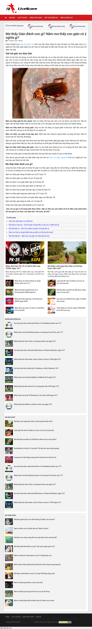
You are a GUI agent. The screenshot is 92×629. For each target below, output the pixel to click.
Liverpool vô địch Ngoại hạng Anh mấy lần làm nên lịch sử (35, 457)
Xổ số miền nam (79, 26)
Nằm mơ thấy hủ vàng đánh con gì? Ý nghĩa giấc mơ (32, 555)
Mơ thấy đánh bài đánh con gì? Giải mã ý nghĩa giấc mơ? (34, 546)
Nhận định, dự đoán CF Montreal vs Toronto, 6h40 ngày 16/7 (35, 395)
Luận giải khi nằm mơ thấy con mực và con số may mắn (34, 430)
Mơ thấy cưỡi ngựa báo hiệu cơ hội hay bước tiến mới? (65, 267)
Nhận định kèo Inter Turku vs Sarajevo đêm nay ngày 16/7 (35, 341)
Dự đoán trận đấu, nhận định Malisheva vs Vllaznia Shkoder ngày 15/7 (39, 350)
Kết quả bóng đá (51, 18)
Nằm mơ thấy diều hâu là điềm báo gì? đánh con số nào (34, 600)
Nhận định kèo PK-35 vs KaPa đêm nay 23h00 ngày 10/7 (23, 267)
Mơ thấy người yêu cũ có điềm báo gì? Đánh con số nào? (34, 519)
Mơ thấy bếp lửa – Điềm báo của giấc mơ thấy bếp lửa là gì (29, 236)
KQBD (8, 617)
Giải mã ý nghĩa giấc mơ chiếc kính (21, 221)
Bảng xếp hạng (36, 18)
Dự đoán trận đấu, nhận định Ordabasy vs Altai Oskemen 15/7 (36, 368)
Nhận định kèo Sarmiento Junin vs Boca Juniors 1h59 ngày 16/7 (37, 359)
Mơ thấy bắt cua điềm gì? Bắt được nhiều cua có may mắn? (35, 439)
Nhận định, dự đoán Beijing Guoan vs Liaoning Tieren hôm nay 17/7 (38, 332)
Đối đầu (12, 18)
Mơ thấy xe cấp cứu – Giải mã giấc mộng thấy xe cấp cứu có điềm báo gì (34, 225)
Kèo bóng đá (18, 26)
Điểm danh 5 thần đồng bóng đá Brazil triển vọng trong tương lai (37, 564)
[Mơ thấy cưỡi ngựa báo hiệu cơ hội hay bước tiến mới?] (67, 252)
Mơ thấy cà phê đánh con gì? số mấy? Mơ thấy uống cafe (34, 573)
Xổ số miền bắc (37, 26)
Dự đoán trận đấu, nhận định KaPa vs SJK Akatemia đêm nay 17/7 (37, 323)
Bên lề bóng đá (66, 18)
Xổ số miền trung (58, 26)
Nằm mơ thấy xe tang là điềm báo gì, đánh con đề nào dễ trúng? (31, 232)
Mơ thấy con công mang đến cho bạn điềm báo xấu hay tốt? (35, 537)
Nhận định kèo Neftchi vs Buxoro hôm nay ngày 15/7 (33, 404)
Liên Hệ (38, 617)
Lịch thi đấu (22, 18)
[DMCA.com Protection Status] (65, 622)
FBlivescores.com (26, 622)
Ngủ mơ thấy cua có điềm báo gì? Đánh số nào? (31, 528)
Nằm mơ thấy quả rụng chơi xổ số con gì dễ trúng (32, 591)
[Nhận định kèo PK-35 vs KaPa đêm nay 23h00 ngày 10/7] (25, 252)
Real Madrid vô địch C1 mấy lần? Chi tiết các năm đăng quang (36, 448)
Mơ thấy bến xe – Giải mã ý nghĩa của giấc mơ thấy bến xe (29, 228)
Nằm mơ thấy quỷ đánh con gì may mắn (28, 582)
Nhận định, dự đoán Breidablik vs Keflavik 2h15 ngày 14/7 (35, 377)
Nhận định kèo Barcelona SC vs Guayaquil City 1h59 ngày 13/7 (36, 386)
